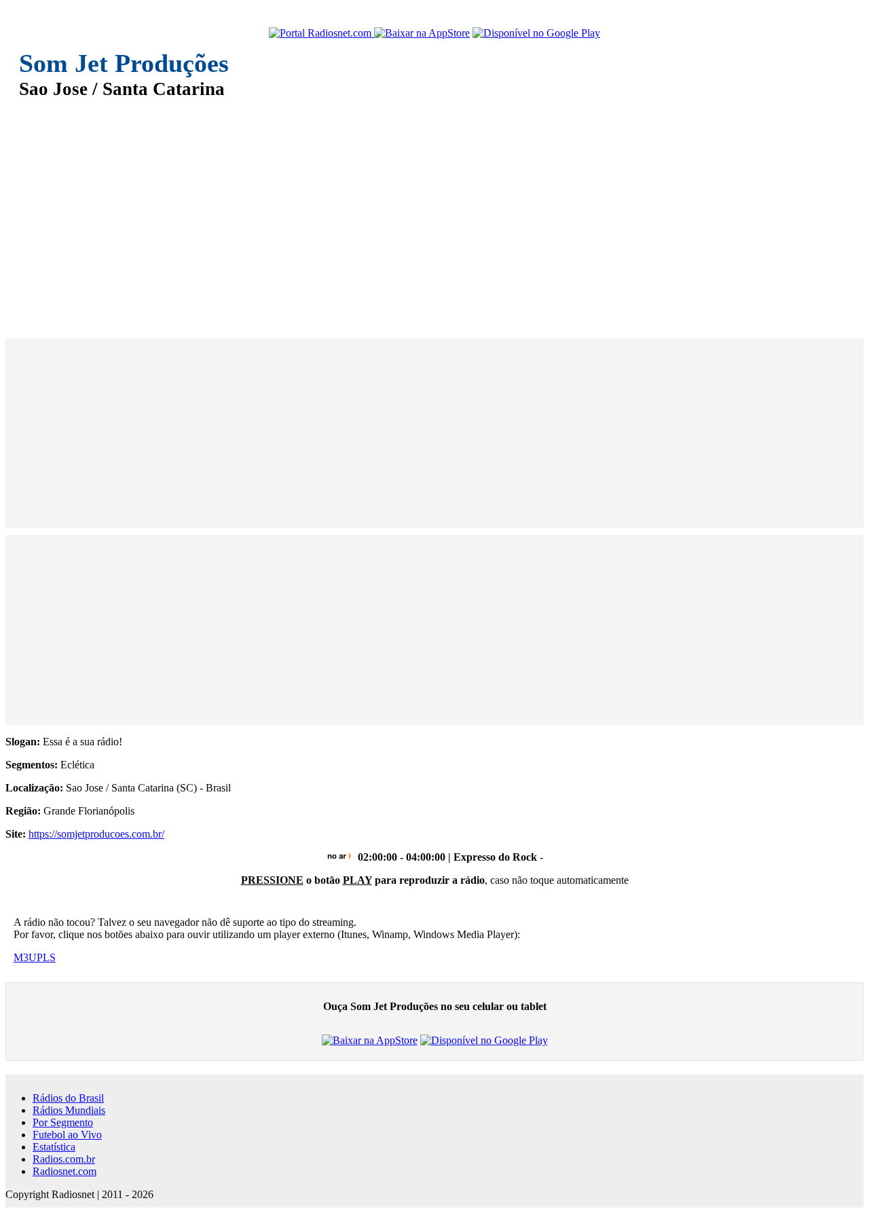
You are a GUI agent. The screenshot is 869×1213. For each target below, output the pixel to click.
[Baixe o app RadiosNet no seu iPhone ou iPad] (422, 33)
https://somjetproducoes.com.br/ (96, 834)
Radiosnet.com (64, 1171)
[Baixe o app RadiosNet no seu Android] (536, 33)
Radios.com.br (64, 1159)
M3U (25, 957)
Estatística (54, 1147)
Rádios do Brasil (68, 1098)
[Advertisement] (426, 209)
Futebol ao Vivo (67, 1134)
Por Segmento (63, 1122)
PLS (46, 957)
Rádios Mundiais (69, 1110)
